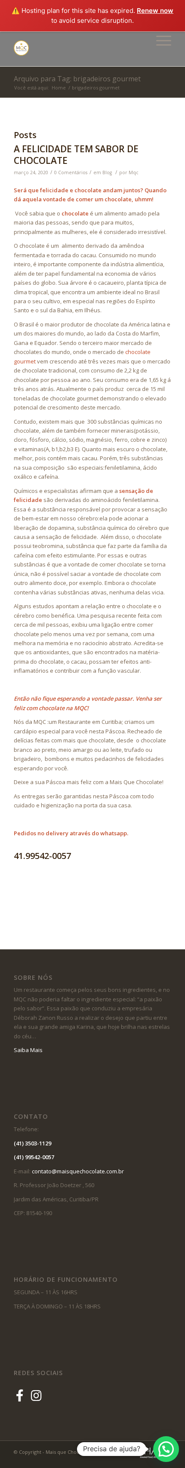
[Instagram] (36, 1395)
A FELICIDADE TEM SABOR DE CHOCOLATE (76, 154)
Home (59, 87)
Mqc (134, 172)
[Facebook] (21, 1395)
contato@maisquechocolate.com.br (80, 1171)
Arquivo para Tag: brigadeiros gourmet (77, 78)
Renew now (155, 10)
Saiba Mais (28, 1050)
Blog (107, 172)
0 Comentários (70, 172)
